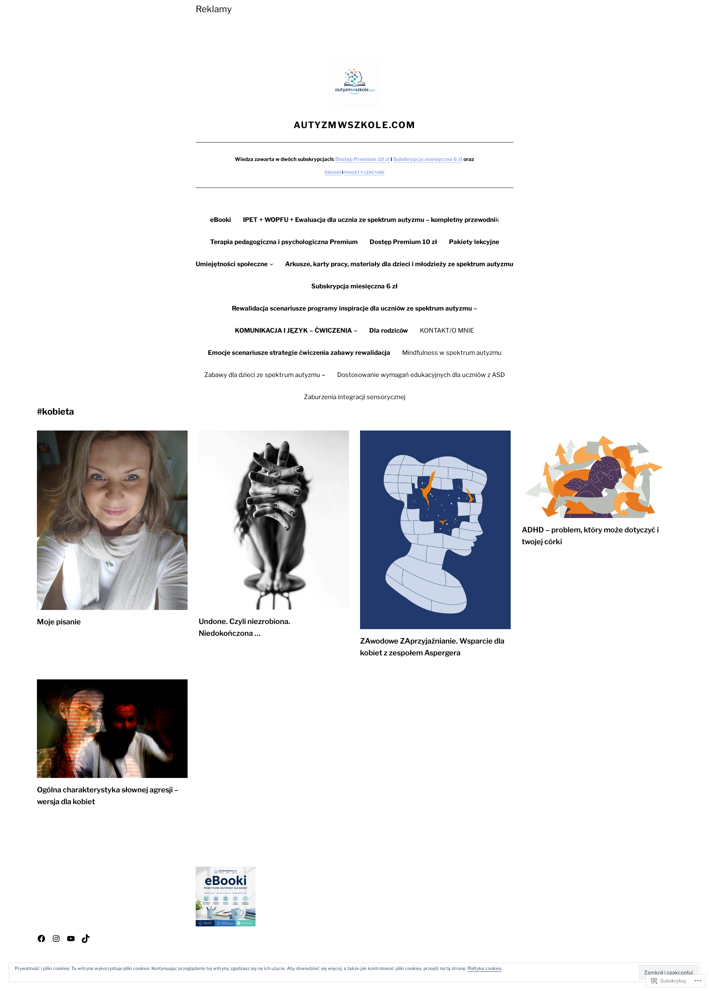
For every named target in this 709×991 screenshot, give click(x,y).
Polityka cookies (484, 968)
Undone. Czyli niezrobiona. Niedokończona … (244, 627)
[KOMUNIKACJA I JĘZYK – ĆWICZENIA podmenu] (355, 330)
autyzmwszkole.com (355, 125)
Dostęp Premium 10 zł (362, 159)
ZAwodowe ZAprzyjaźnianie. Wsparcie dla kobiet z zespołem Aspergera (432, 647)
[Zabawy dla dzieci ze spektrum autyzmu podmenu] (323, 375)
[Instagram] (56, 938)
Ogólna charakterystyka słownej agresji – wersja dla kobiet (108, 795)
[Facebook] (41, 938)
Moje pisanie (59, 621)
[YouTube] (70, 938)
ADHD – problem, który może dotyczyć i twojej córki (590, 535)
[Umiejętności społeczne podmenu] (271, 264)
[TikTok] (85, 938)
